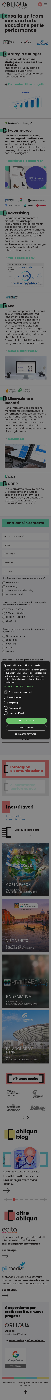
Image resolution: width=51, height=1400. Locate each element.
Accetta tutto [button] (26, 721)
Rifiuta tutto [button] (26, 727)
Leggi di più (9, 682)
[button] (25, 686)
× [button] (45, 664)
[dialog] (25, 700)
